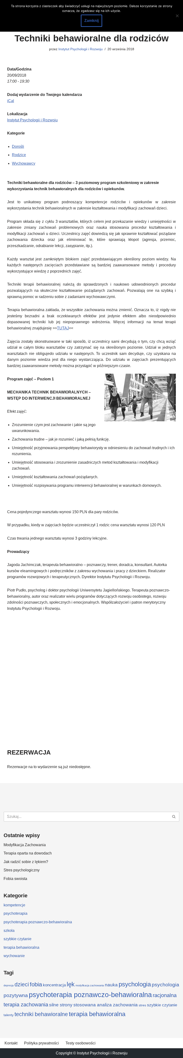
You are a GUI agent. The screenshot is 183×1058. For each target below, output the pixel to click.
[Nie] (177, 15)
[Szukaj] (174, 817)
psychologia (135, 984)
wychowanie (14, 956)
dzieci (22, 984)
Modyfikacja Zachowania (25, 845)
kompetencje (14, 905)
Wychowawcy (23, 163)
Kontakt (11, 1043)
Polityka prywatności (41, 1043)
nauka (111, 984)
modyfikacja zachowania (90, 985)
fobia (36, 984)
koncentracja (54, 985)
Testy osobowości (81, 1043)
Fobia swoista (15, 879)
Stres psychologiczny (22, 870)
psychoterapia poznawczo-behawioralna (38, 922)
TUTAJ (63, 328)
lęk (71, 984)
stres (142, 1005)
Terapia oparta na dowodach (28, 853)
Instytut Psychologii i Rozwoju (80, 49)
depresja (9, 985)
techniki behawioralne (41, 1014)
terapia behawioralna (21, 947)
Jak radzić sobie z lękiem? (26, 862)
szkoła (9, 931)
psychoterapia (15, 913)
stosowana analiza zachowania (105, 1004)
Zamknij (91, 21)
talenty (9, 1015)
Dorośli (18, 146)
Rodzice (19, 155)
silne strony (60, 1004)
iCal (10, 101)
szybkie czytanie (17, 939)
